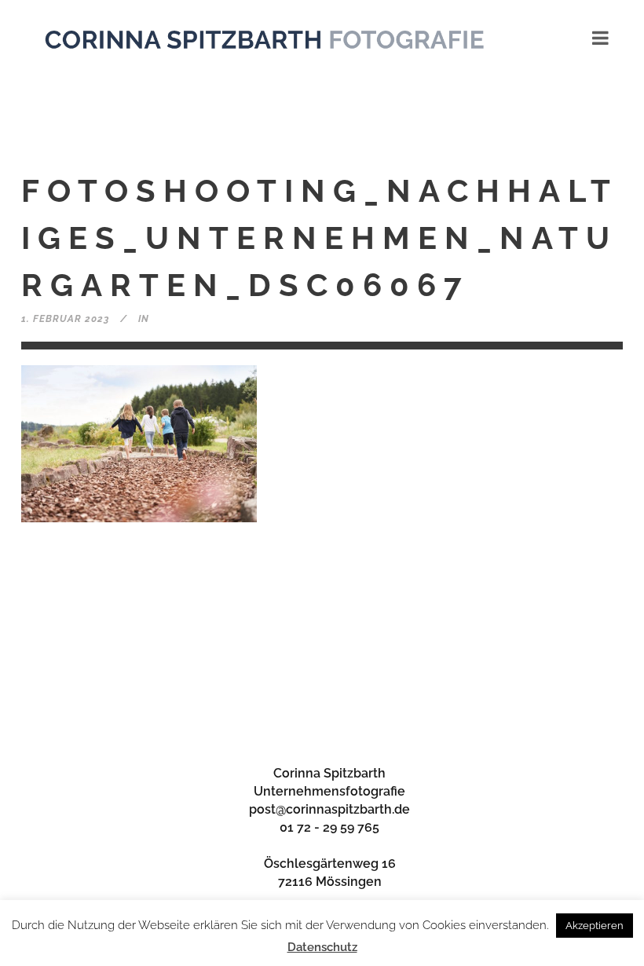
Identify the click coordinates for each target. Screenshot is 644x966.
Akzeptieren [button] (594, 925)
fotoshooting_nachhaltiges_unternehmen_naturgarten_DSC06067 (319, 237)
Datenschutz (322, 947)
